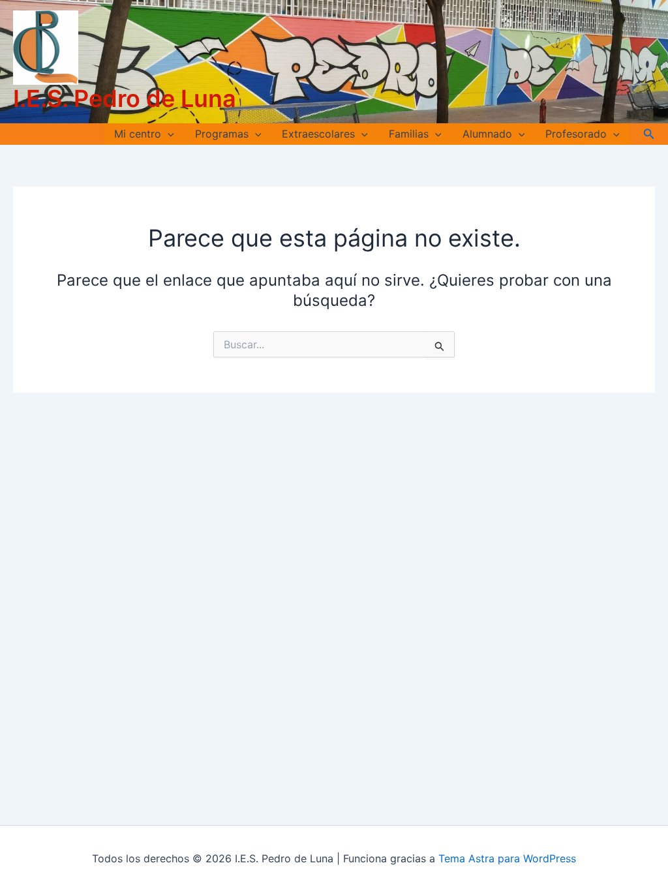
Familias (409, 133)
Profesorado (576, 133)
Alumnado (487, 133)
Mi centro (137, 133)
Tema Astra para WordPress (507, 858)
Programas (222, 133)
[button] (167, 134)
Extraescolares (318, 133)
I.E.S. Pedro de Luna (124, 98)
